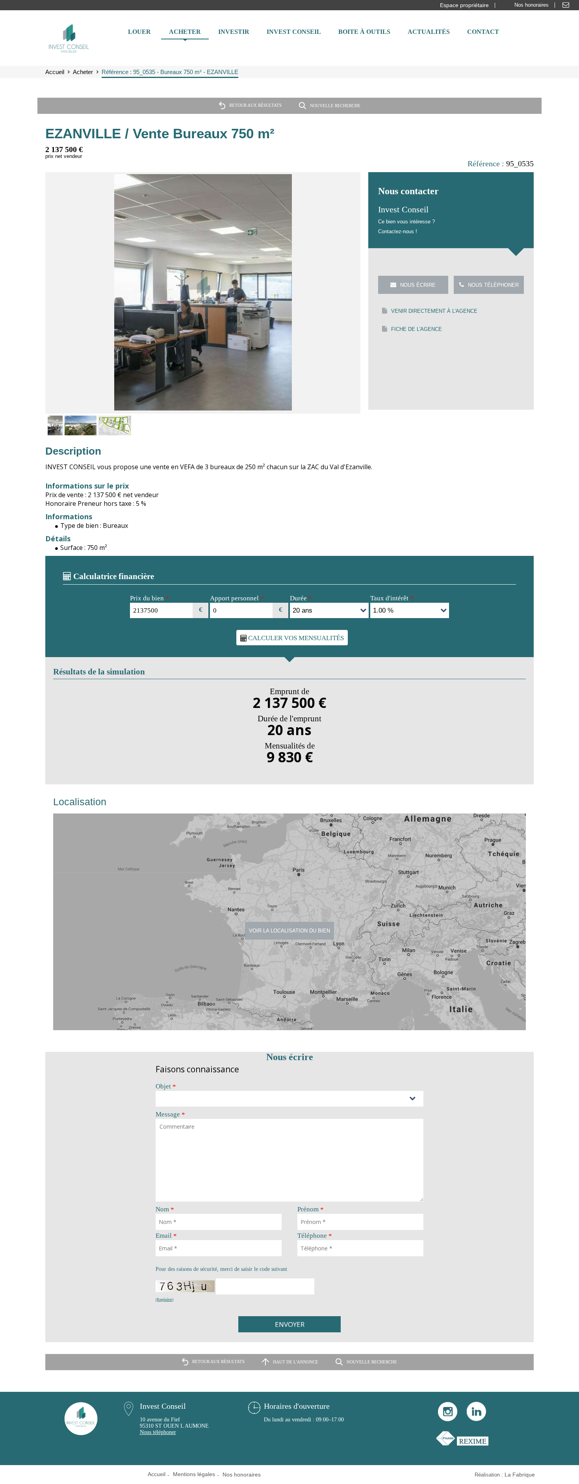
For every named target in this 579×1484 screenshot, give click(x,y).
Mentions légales (194, 1474)
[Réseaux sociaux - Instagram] (447, 1420)
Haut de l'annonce (295, 1361)
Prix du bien (149, 598)
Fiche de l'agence (416, 329)
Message (170, 1114)
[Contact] (565, 5)
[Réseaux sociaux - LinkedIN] (476, 1420)
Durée (301, 598)
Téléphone (314, 1236)
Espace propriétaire (464, 5)
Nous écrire (418, 285)
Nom (165, 1209)
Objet (166, 1086)
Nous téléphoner (493, 285)
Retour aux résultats (255, 105)
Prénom (310, 1209)
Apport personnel (237, 598)
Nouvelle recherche (335, 105)
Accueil (156, 1474)
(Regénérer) (164, 1299)
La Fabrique (520, 1474)
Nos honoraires (531, 4)
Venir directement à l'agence (434, 311)
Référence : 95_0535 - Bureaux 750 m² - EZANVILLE (170, 72)
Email (166, 1236)
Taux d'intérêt (392, 598)
